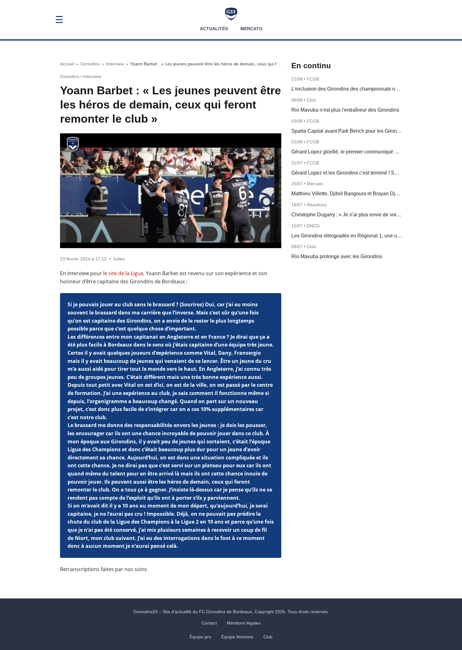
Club (267, 636)
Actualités (214, 28)
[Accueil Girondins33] (231, 14)
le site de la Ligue (123, 273)
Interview (115, 63)
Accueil (67, 63)
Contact (209, 622)
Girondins (90, 63)
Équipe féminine (237, 636)
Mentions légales (244, 622)
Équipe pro (200, 636)
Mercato (251, 28)
